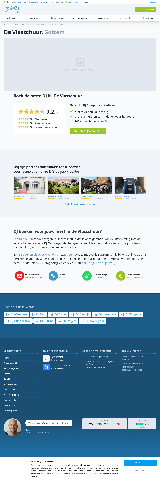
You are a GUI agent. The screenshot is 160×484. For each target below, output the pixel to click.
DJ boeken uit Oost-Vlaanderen (39, 254)
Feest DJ (7, 373)
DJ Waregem (18, 314)
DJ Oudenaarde (20, 321)
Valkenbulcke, (54, 196)
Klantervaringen (11, 384)
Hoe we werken (11, 400)
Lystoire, (87, 196)
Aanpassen (139, 470)
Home (6, 358)
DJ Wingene (133, 314)
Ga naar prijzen (10, 410)
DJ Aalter (60, 314)
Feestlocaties (9, 389)
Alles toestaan (140, 463)
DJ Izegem (69, 321)
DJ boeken (26, 239)
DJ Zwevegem (94, 321)
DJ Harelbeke (107, 314)
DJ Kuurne (46, 321)
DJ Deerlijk (82, 314)
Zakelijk (7, 379)
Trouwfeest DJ (10, 363)
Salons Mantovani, (24, 196)
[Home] (11, 9)
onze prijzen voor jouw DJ (98, 263)
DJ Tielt (40, 314)
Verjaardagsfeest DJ (13, 368)
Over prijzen (9, 405)
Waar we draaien (11, 395)
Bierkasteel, (121, 196)
